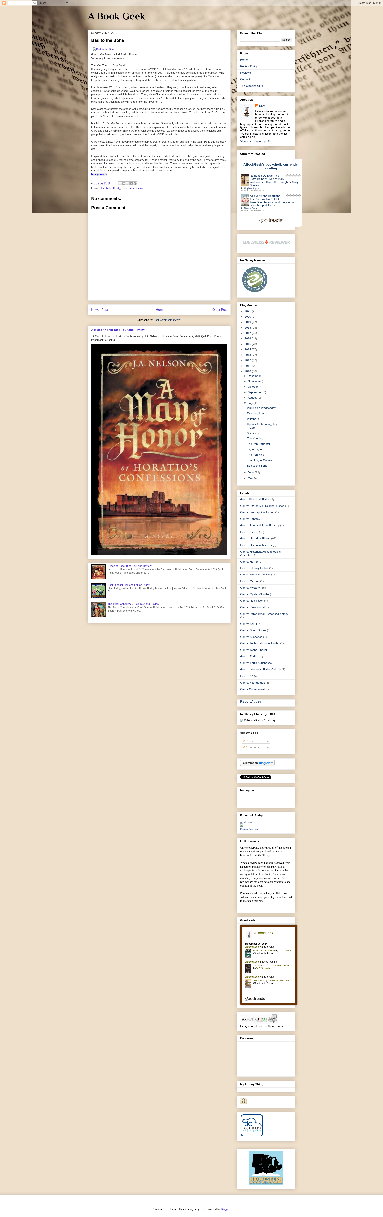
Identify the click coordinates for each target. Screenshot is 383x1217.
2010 (248, 371)
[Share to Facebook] (131, 183)
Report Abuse (250, 701)
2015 (248, 344)
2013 (248, 354)
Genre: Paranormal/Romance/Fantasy (264, 613)
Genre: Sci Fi (248, 623)
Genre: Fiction (249, 532)
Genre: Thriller (249, 656)
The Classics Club (251, 85)
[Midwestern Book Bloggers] (266, 1184)
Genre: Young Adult (252, 682)
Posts (249, 741)
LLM (262, 105)
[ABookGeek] (241, 825)
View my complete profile (256, 141)
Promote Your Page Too (251, 829)
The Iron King (255, 454)
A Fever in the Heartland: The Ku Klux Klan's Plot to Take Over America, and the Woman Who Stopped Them (272, 200)
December (255, 375)
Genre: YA (246, 676)
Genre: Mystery (250, 587)
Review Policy (249, 66)
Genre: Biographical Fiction (257, 512)
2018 (248, 327)
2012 (248, 360)
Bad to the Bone (257, 465)
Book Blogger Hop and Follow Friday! (129, 584)
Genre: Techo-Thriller (253, 649)
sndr (202, 1209)
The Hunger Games (259, 460)
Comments (252, 747)
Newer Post (99, 309)
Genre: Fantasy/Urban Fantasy (259, 525)
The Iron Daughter (258, 443)
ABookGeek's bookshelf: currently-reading (271, 166)
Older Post (219, 309)
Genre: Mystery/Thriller (254, 594)
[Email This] (120, 183)
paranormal (128, 188)
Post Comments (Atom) (167, 319)
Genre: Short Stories (253, 630)
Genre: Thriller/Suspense (256, 662)
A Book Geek (116, 16)
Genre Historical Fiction (255, 499)
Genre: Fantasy (250, 518)
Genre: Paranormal (252, 607)
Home (160, 309)
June (251, 472)
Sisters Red (254, 433)
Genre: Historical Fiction (255, 538)
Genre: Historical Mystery (256, 545)
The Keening (255, 438)
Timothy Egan (250, 208)
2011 (248, 365)
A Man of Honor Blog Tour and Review (118, 329)
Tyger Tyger (254, 449)
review (139, 188)
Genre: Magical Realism (255, 574)
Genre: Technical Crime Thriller (259, 643)
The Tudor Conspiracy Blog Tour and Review (133, 603)
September (255, 392)
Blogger (225, 1209)
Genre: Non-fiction (251, 600)
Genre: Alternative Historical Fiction (262, 505)
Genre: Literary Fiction (254, 568)
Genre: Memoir (249, 581)
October (253, 386)
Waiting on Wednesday (261, 407)
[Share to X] (128, 183)
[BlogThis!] (124, 183)
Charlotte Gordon (252, 188)
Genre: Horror (249, 561)
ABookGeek (246, 822)
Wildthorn (253, 418)
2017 (248, 333)
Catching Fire (255, 413)
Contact (245, 79)
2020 (248, 316)
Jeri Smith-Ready (110, 188)
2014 (248, 349)
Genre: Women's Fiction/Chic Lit (260, 669)
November (255, 381)
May (251, 478)
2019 (248, 322)
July (251, 403)
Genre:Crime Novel (252, 689)
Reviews (245, 72)
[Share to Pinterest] (135, 183)
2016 (248, 338)
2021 (248, 311)
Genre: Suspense (251, 636)
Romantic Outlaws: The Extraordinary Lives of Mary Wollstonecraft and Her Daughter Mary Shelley (274, 180)
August (252, 397)
